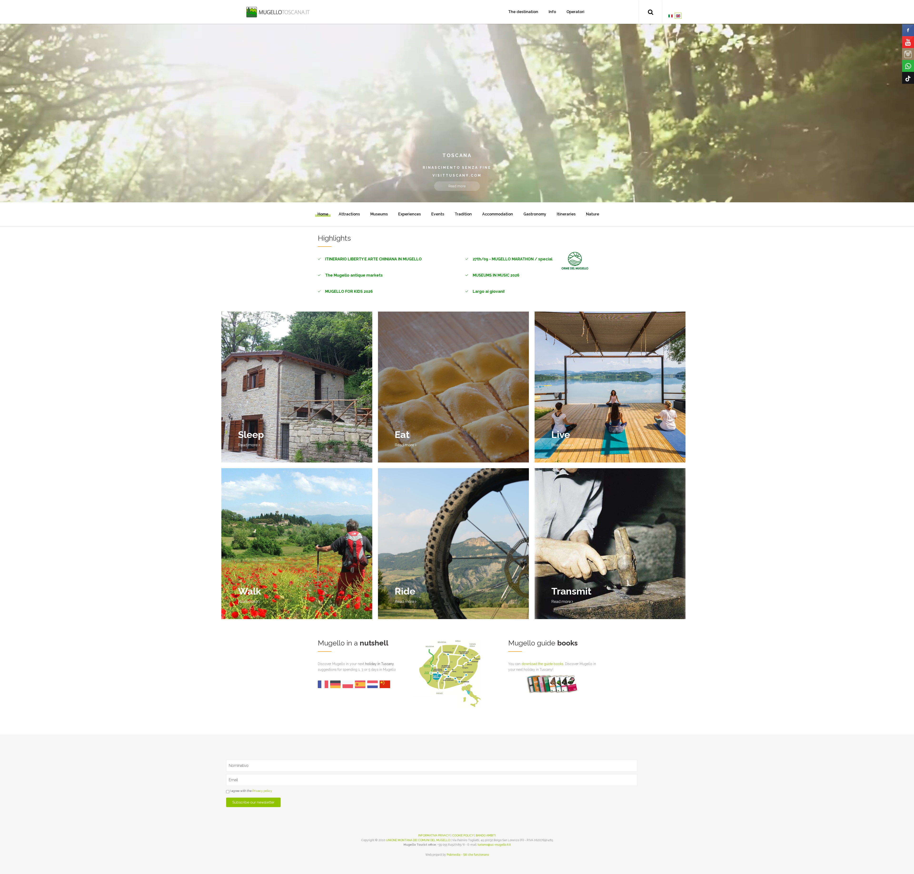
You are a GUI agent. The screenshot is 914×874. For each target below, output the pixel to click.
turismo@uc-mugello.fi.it (494, 844)
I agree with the (250, 791)
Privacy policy (262, 791)
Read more (457, 186)
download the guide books (542, 664)
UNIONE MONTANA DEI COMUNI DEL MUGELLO (418, 840)
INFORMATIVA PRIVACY (434, 835)
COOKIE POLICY (463, 835)
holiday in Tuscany (379, 664)
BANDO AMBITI (486, 835)
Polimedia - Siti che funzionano (468, 854)
